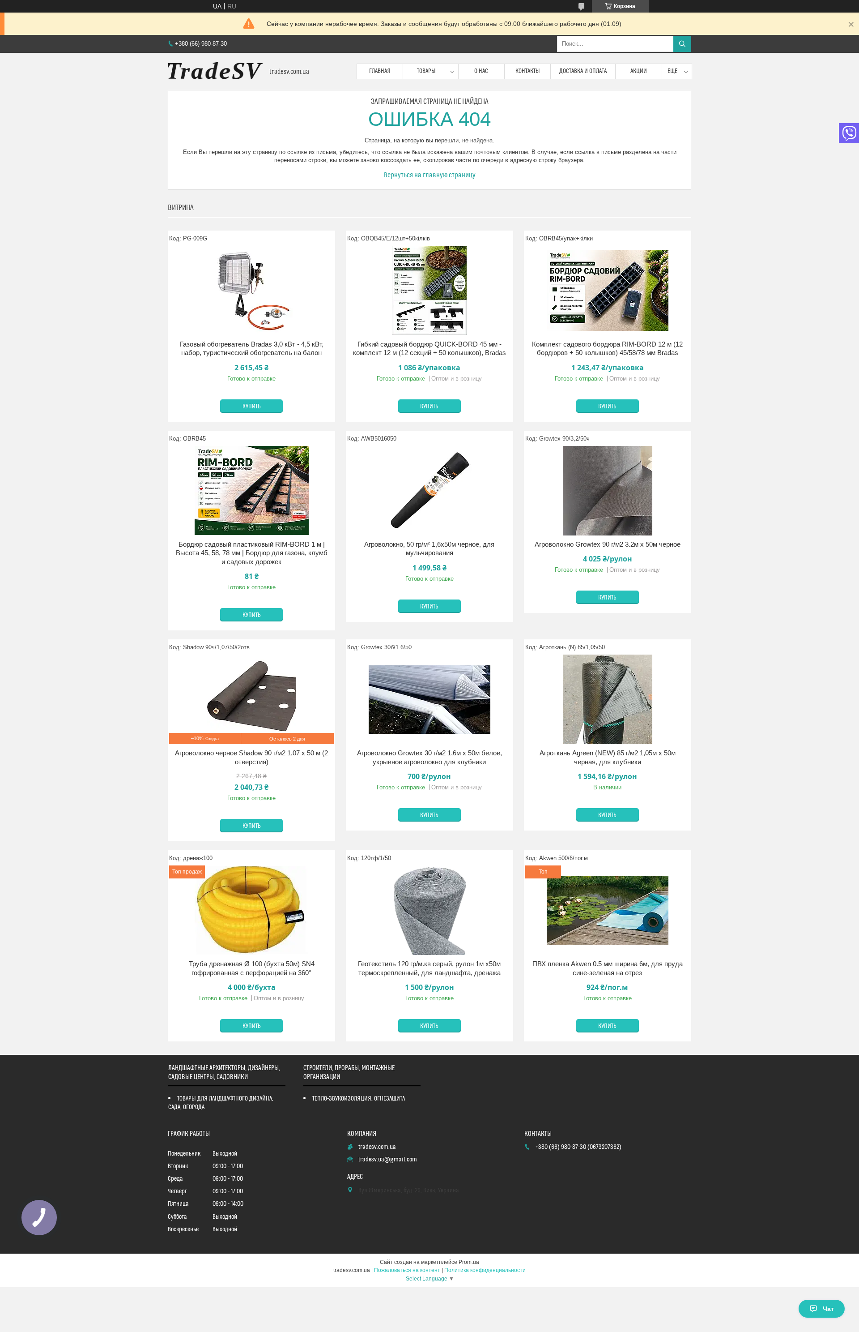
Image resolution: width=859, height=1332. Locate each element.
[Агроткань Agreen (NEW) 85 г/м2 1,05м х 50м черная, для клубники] (607, 699)
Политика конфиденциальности (485, 1270)
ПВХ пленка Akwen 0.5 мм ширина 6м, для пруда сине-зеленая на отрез (607, 968)
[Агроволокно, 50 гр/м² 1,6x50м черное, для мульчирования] (429, 490)
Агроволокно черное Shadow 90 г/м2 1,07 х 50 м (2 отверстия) (251, 757)
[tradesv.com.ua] (215, 71)
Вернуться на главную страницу (430, 175)
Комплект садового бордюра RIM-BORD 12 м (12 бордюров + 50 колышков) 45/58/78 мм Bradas (607, 348)
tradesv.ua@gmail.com (387, 1159)
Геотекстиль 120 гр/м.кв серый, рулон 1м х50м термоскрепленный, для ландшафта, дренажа (429, 968)
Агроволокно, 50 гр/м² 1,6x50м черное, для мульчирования (429, 548)
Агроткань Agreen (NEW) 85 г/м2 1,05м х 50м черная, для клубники (608, 757)
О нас (481, 71)
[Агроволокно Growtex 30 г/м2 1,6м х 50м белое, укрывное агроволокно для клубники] (429, 699)
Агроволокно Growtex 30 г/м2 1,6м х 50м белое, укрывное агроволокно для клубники (429, 757)
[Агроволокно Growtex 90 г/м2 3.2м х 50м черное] (607, 490)
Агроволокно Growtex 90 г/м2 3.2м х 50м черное (607, 544)
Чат (828, 1308)
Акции (638, 71)
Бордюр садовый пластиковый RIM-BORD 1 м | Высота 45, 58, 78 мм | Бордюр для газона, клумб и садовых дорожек (251, 552)
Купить (251, 406)
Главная (380, 71)
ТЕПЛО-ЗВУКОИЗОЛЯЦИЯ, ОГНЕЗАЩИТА (358, 1098)
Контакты (527, 71)
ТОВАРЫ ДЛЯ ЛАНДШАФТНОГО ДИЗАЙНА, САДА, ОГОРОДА (220, 1103)
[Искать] (682, 44)
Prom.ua (469, 1262)
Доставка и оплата (583, 71)
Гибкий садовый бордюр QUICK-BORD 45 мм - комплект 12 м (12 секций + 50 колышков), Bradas (429, 348)
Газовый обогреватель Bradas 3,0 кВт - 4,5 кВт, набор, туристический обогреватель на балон (251, 348)
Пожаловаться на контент (407, 1270)
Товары (426, 71)
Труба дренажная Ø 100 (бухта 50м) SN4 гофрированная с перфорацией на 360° (252, 968)
